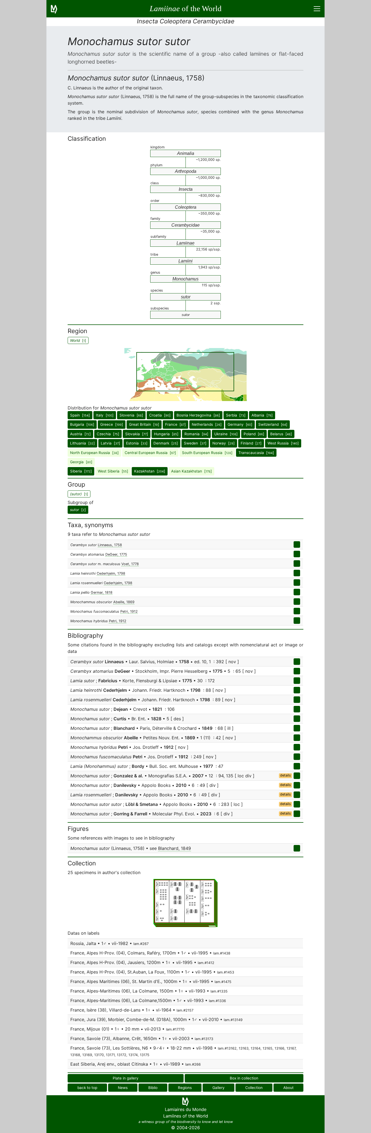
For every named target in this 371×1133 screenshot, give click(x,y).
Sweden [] (195, 443)
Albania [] (262, 415)
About (288, 1087)
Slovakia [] (136, 434)
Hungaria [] (166, 434)
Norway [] (223, 443)
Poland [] (254, 434)
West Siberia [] (113, 471)
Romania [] (196, 434)
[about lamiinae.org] (57, 9)
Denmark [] (165, 443)
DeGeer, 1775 (116, 554)
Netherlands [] (207, 424)
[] (78, 510)
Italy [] (105, 415)
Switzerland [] (272, 424)
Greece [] (111, 424)
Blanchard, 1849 (174, 848)
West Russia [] (283, 443)
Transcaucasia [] (256, 452)
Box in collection (244, 1078)
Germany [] (240, 424)
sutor (185, 297)
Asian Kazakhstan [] (191, 471)
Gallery (218, 1087)
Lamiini (185, 261)
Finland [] (251, 443)
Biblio (153, 1087)
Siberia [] (81, 471)
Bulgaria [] (82, 424)
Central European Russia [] (150, 452)
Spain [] (80, 415)
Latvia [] (110, 443)
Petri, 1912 (129, 611)
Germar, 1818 (101, 592)
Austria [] (80, 434)
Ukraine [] (226, 434)
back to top (87, 1087)
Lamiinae (185, 243)
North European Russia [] (94, 452)
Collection (254, 1087)
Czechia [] (108, 434)
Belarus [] (281, 434)
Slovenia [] (131, 415)
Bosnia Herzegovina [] (198, 415)
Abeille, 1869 (123, 602)
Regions (185, 1087)
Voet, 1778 (130, 564)
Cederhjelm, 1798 (111, 573)
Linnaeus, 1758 (110, 545)
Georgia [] (81, 462)
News (123, 1087)
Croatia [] (160, 415)
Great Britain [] (144, 424)
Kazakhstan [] (149, 471)
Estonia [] (136, 443)
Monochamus (185, 279)
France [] (175, 424)
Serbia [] (236, 415)
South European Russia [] (207, 452)
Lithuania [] (82, 443)
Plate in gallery (126, 1078)
